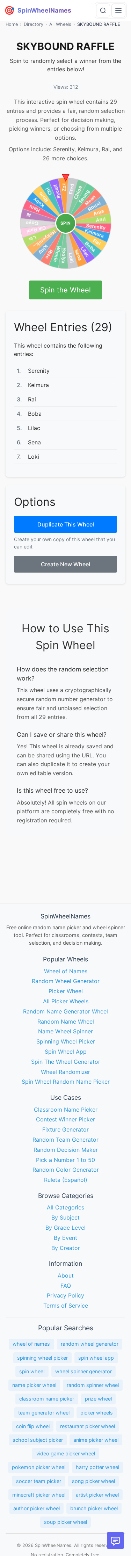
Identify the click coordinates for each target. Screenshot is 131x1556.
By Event (65, 1237)
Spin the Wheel (65, 290)
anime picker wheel (95, 1440)
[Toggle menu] (118, 10)
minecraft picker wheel (38, 1495)
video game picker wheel (65, 1454)
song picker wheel (93, 1481)
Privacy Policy (65, 1295)
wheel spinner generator (83, 1371)
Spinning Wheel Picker (65, 1041)
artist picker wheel (97, 1495)
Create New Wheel (65, 564)
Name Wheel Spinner (65, 1031)
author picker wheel (36, 1508)
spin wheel (31, 1371)
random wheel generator (89, 1344)
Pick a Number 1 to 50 (65, 1159)
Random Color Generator (65, 1169)
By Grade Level (65, 1227)
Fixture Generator (65, 1129)
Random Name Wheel (65, 1021)
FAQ (65, 1285)
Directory (33, 24)
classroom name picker (46, 1399)
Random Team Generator (65, 1139)
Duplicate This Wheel (65, 524)
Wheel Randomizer (65, 1071)
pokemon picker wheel (38, 1467)
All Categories (65, 1207)
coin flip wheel (33, 1426)
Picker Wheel (66, 991)
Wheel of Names (65, 971)
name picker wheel (34, 1385)
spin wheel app (96, 1358)
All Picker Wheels (65, 1001)
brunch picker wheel (94, 1508)
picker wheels (96, 1413)
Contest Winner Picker (65, 1119)
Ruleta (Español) (65, 1180)
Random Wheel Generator (66, 981)
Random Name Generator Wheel (65, 1011)
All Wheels (60, 24)
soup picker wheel (65, 1522)
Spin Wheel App (66, 1051)
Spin (65, 223)
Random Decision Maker (66, 1149)
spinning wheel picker (42, 1358)
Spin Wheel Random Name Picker (66, 1081)
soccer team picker (38, 1481)
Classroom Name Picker (65, 1109)
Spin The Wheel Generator (65, 1061)
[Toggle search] (103, 10)
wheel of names (31, 1344)
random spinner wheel (93, 1385)
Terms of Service (65, 1305)
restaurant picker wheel (87, 1426)
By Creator (65, 1247)
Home (12, 24)
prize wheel (98, 1399)
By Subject (65, 1217)
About (66, 1275)
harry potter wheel (97, 1467)
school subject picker (38, 1440)
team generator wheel (44, 1413)
